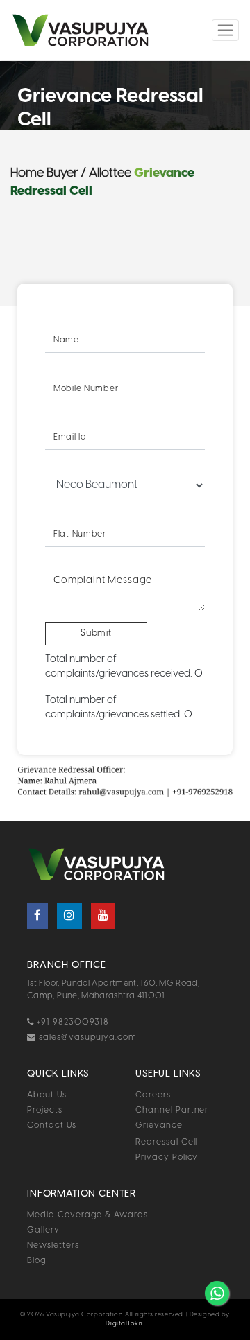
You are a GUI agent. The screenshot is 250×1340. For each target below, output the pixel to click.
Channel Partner (171, 1110)
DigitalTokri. (125, 1324)
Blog (37, 1260)
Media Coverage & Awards (87, 1214)
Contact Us (51, 1125)
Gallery (43, 1230)
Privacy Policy (166, 1157)
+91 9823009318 (71, 1022)
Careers (153, 1094)
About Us (47, 1094)
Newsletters (53, 1245)
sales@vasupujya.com (86, 1037)
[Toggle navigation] (225, 30)
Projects (44, 1110)
